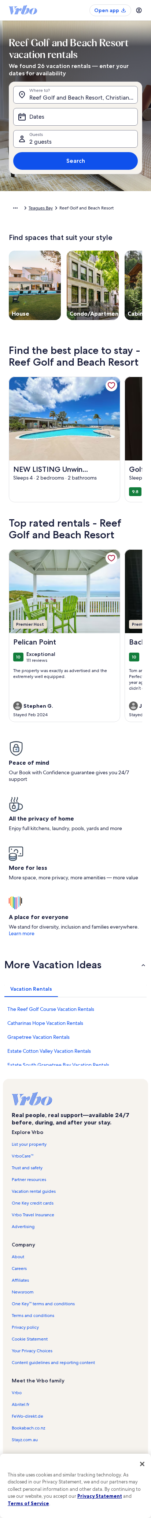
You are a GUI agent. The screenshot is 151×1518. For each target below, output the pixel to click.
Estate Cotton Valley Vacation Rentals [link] (49, 1051)
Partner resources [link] (29, 1180)
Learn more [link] (21, 933)
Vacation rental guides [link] (34, 1191)
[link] (111, 385)
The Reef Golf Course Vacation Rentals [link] (50, 1009)
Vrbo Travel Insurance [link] (33, 1215)
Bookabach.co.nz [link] (28, 1428)
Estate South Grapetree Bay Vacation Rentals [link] (58, 1065)
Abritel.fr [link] (20, 1404)
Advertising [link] (23, 1227)
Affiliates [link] (20, 1280)
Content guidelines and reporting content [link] (53, 1363)
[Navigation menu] (139, 10)
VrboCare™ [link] (22, 1156)
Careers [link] (19, 1268)
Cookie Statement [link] (30, 1339)
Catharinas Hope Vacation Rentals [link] (45, 1023)
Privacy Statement (99, 1496)
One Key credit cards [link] (33, 1203)
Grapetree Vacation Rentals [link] (38, 1037)
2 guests (40, 142)
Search (75, 160)
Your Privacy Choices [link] (32, 1351)
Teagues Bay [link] (41, 208)
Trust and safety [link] (27, 1168)
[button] (75, 964)
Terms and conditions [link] (33, 1315)
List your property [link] (29, 1144)
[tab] (31, 989)
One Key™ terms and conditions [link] (43, 1304)
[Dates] (75, 117)
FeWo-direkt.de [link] (27, 1416)
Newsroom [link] (23, 1292)
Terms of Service (28, 1503)
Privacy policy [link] (25, 1327)
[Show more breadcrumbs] (15, 208)
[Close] (142, 1464)
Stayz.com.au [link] (25, 1440)
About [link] (18, 1257)
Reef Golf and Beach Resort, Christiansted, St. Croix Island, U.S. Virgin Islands (83, 97)
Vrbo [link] (17, 1393)
